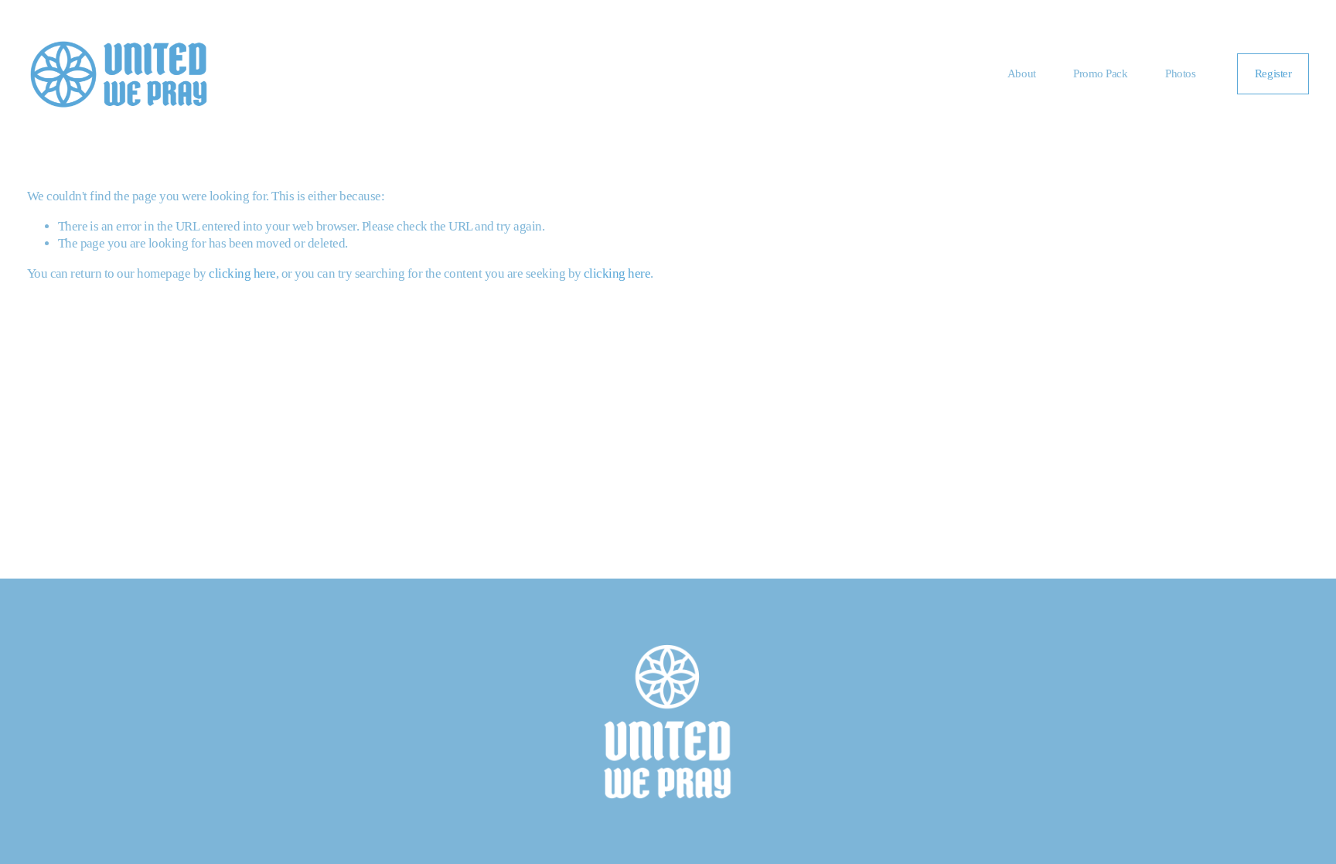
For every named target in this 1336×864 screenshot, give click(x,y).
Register (1273, 73)
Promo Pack (1100, 73)
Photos (1180, 73)
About (1021, 73)
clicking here (242, 273)
